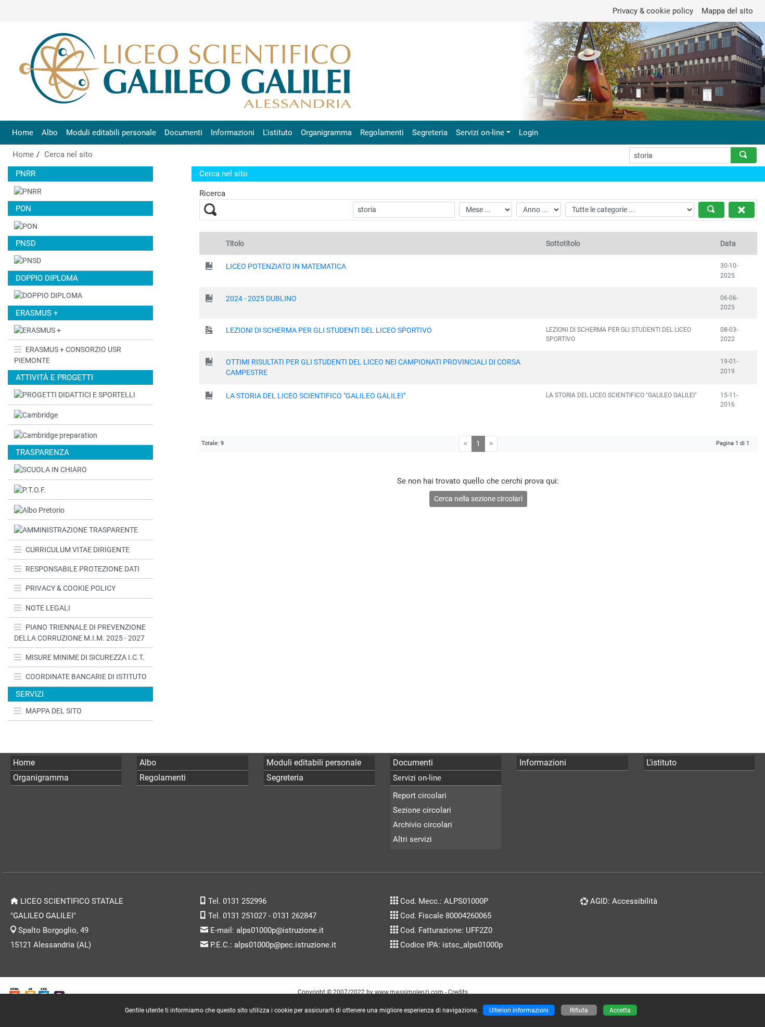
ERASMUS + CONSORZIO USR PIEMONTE (67, 354)
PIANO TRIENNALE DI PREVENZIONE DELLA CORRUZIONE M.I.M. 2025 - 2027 (80, 632)
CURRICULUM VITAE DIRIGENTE (78, 549)
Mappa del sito (727, 11)
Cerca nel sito (68, 154)
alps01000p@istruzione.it (280, 930)
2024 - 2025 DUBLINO (261, 298)
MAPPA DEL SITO (54, 711)
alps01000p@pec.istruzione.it (285, 945)
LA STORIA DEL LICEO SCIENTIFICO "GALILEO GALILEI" (315, 396)
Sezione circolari (422, 810)
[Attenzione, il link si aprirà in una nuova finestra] (80, 415)
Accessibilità (634, 901)
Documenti (183, 132)
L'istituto (277, 132)
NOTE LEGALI (48, 608)
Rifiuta (579, 1010)
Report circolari (420, 795)
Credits (458, 992)
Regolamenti (382, 132)
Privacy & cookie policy (653, 11)
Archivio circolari (422, 824)
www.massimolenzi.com (409, 992)
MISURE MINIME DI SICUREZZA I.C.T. (85, 657)
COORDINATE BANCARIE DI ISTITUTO (86, 676)
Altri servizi (412, 839)
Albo (50, 132)
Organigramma (326, 132)
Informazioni (232, 132)
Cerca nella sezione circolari (478, 499)
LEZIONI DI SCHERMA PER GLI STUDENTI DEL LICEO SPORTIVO (329, 330)
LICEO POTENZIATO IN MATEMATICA (286, 266)
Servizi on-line (480, 132)
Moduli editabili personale (111, 132)
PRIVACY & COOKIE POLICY (71, 588)
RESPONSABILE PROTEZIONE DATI (82, 569)
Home (22, 132)
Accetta (620, 1010)
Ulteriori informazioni (519, 1010)
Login (528, 132)
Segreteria (430, 132)
